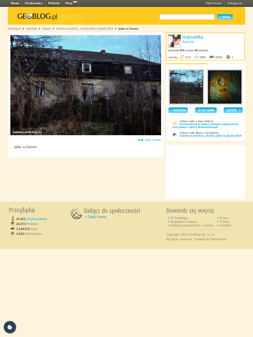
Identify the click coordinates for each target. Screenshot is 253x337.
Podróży (32, 224)
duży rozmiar (153, 139)
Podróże (54, 3)
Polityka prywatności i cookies (192, 225)
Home (15, 3)
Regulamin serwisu (183, 222)
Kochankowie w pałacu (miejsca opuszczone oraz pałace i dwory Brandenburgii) (205, 126)
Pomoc (225, 222)
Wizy (69, 3)
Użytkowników (36, 219)
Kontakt (225, 225)
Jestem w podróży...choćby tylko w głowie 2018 (84, 28)
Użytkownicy (34, 3)
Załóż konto (214, 3)
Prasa (224, 218)
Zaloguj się (234, 3)
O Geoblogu (179, 218)
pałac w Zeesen (128, 28)
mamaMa (31, 28)
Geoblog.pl (14, 28)
